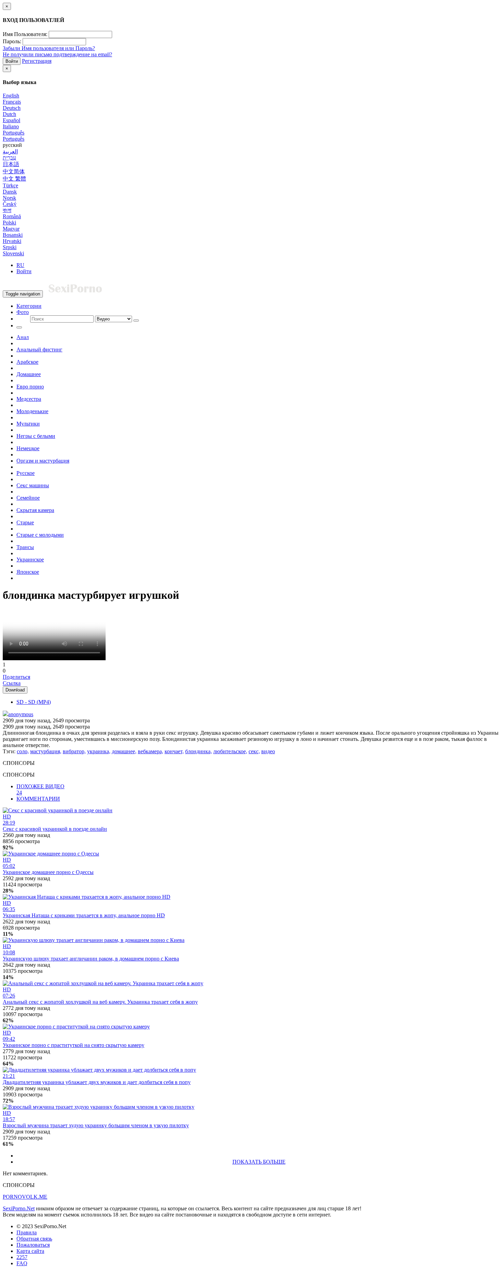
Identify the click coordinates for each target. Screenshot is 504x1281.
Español (11, 120)
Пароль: (12, 41)
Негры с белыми (35, 436)
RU (20, 265)
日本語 (11, 164)
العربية (10, 151)
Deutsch (12, 108)
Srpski (9, 247)
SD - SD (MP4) (33, 702)
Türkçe (10, 185)
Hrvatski (12, 241)
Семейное (28, 498)
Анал (22, 337)
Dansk (10, 192)
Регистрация (36, 61)
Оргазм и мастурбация (42, 461)
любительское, (230, 751)
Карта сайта (30, 1251)
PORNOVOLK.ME (25, 1197)
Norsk (9, 198)
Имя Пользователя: (25, 34)
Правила (26, 1232)
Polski (9, 222)
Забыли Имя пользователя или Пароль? (49, 48)
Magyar (11, 229)
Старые (25, 522)
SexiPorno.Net (19, 1208)
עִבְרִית (9, 158)
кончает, (174, 751)
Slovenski (13, 253)
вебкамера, (150, 751)
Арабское (27, 362)
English (11, 95)
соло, (23, 751)
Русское (25, 473)
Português (13, 133)
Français (12, 102)
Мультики (28, 424)
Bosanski (13, 235)
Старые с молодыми (40, 535)
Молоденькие (32, 411)
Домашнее (28, 374)
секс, (254, 751)
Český (9, 204)
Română (12, 216)
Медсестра (28, 399)
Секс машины (32, 485)
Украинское (30, 559)
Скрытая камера (35, 510)
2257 (21, 1257)
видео (268, 751)
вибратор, (74, 751)
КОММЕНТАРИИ (38, 799)
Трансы (25, 547)
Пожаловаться (33, 1245)
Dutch (9, 114)
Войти (11, 61)
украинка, (98, 751)
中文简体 (14, 171)
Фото (22, 312)
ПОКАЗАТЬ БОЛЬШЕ (259, 1162)
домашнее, (124, 751)
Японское (27, 572)
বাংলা (7, 210)
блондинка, (198, 751)
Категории (28, 306)
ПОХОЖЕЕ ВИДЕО (40, 789)
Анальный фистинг (39, 349)
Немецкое (27, 448)
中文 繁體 (14, 179)
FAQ (21, 1263)
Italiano (11, 126)
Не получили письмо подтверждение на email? (57, 54)
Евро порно (30, 386)
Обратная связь (34, 1239)
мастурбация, (45, 751)
